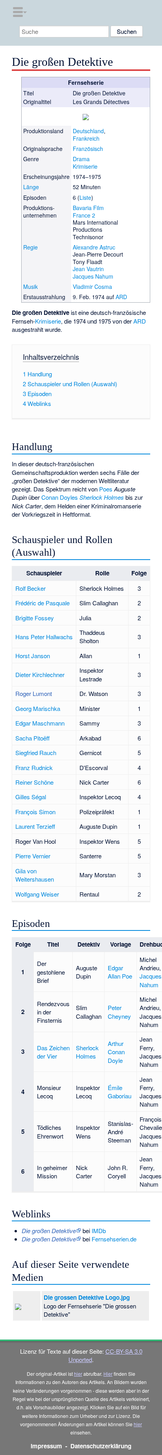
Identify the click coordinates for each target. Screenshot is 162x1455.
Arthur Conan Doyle (116, 1051)
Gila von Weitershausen (34, 875)
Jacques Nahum (93, 276)
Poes (105, 489)
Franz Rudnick (34, 767)
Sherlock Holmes (101, 497)
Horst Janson (32, 655)
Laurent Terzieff (35, 826)
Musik (30, 286)
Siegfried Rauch (35, 752)
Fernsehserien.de (114, 1239)
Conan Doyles (59, 497)
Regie (30, 247)
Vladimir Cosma (92, 286)
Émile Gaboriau (119, 1091)
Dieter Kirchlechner (39, 674)
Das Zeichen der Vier (53, 1052)
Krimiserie (85, 166)
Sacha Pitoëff (32, 738)
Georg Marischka (37, 708)
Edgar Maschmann (39, 723)
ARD (121, 297)
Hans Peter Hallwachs (44, 637)
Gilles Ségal (30, 797)
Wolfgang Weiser (37, 894)
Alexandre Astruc (94, 247)
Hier (107, 1373)
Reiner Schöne (34, 782)
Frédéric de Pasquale (42, 603)
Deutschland (88, 131)
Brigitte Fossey (34, 618)
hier (78, 1373)
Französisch (88, 149)
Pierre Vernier (32, 856)
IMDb (99, 1230)
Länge (31, 187)
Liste (85, 197)
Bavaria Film (88, 208)
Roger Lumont (33, 693)
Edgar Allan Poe (120, 972)
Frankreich (86, 138)
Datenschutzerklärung (100, 1446)
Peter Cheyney (119, 1011)
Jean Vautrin (88, 269)
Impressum (46, 1446)
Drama (81, 159)
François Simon (35, 812)
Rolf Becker (30, 588)
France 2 (84, 215)
